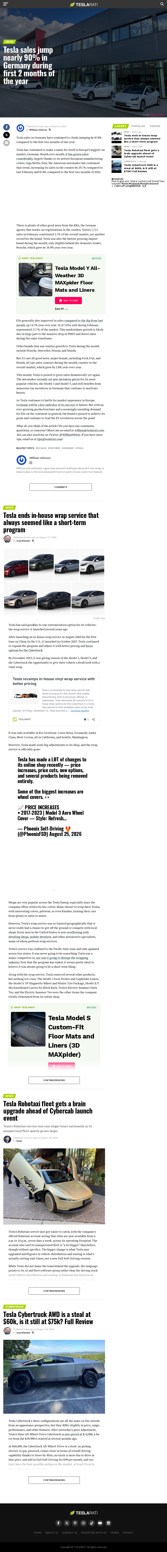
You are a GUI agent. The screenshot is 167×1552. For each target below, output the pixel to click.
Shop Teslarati (32, 258)
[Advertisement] (60, 200)
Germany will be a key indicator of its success (45, 405)
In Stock (96, 258)
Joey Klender (23, 540)
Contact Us (69, 1532)
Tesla (80, 448)
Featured (55, 448)
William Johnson (38, 129)
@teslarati (117, 178)
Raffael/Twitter (157, 114)
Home (38, 1532)
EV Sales (42, 448)
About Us (51, 1532)
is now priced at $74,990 (77, 1434)
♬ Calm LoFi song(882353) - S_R (129, 185)
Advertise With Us (93, 1532)
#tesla (124, 183)
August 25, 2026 (65, 833)
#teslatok (134, 183)
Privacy (128, 1532)
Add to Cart (71, 300)
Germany (68, 448)
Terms (114, 1532)
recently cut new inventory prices (58, 379)
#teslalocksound (149, 183)
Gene (19, 1140)
